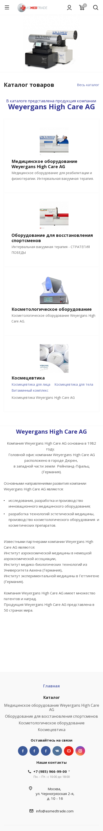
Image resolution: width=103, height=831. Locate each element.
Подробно (51, 51)
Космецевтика (51, 729)
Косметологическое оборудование (52, 723)
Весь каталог (88, 84)
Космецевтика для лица (30, 384)
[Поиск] (95, 7)
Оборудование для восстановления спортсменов (51, 716)
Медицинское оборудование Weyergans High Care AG (51, 707)
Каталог (51, 697)
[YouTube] (69, 751)
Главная (51, 686)
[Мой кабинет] (69, 7)
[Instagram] (80, 751)
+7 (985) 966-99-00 (50, 771)
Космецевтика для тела (73, 384)
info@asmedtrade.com (55, 811)
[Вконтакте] (57, 751)
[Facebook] (23, 751)
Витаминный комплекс (29, 390)
